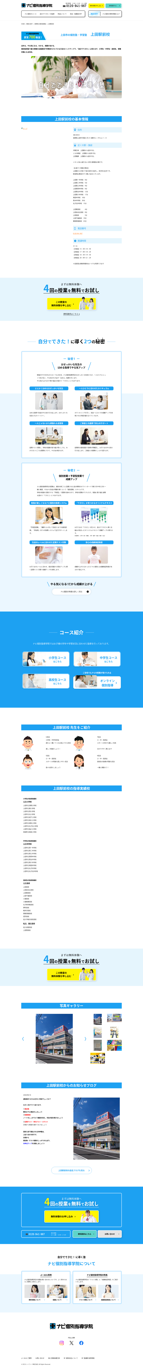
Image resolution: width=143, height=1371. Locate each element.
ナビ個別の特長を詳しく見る (71, 591)
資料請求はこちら (70, 314)
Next (85, 1039)
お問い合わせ (110, 1234)
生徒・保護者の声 (76, 14)
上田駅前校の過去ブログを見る (71, 1170)
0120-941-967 (77, 233)
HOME (23, 24)
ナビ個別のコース (30, 14)
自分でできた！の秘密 (47, 14)
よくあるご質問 (26, 1358)
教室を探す (29, 24)
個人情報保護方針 (54, 1358)
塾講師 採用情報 (89, 1358)
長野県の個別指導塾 (40, 24)
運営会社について (72, 1358)
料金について (62, 14)
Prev (23, 1039)
